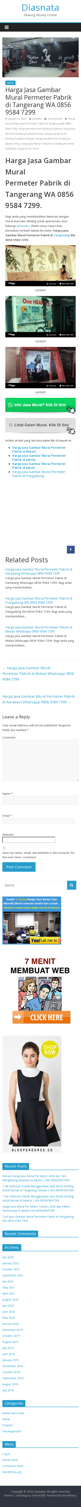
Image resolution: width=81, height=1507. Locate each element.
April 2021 (8, 1293)
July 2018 (8, 1390)
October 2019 (11, 1336)
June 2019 (8, 1354)
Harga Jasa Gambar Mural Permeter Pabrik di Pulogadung (38, 474)
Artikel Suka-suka (13, 1413)
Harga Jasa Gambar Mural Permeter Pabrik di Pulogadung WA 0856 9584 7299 (38, 600)
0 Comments (54, 118)
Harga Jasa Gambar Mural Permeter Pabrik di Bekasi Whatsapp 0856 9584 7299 (38, 629)
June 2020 (8, 1311)
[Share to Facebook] (71, 552)
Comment (9, 737)
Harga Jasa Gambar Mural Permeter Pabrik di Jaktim (39, 457)
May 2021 (8, 1287)
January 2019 (10, 1360)
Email (7, 815)
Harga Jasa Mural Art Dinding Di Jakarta (40, 128)
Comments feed (12, 1466)
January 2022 (10, 1263)
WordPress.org (11, 1472)
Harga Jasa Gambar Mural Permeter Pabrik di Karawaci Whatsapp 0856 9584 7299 (38, 699)
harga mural (24, 148)
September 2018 (12, 1378)
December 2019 (12, 1330)
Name (7, 793)
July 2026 (8, 1257)
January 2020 (10, 1324)
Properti (7, 1425)
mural (35, 148)
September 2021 (12, 1275)
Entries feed (9, 1460)
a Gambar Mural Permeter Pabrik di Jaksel (39, 466)
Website (8, 834)
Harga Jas (19, 464)
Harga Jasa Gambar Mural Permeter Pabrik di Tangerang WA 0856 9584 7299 (40, 123)
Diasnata (40, 7)
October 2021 (11, 1269)
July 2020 (8, 1305)
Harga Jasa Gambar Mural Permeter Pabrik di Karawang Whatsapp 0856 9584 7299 (38, 571)
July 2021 (8, 1281)
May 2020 (8, 1318)
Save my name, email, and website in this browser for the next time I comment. (38, 855)
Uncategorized (11, 1431)
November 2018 (12, 1366)
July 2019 (8, 1348)
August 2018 (10, 1384)
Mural (10, 82)
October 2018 (11, 1372)
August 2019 (10, 1342)
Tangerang (62, 235)
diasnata (36, 118)
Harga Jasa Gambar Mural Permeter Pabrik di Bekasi (39, 449)
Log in (6, 1454)
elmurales (23, 226)
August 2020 (10, 1299)
